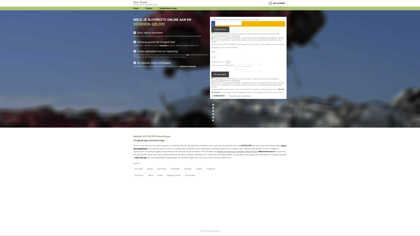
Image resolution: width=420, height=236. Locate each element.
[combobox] (228, 62)
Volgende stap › (220, 29)
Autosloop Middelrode (222, 158)
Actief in (136, 163)
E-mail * (214, 57)
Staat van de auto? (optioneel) (222, 65)
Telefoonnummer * (218, 62)
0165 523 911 (219, 96)
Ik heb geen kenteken (221, 100)
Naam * (214, 52)
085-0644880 (279, 3)
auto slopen (167, 149)
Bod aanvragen (220, 74)
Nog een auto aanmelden (240, 96)
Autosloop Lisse (206, 158)
